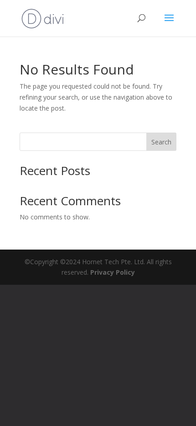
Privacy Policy (112, 272)
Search (161, 142)
